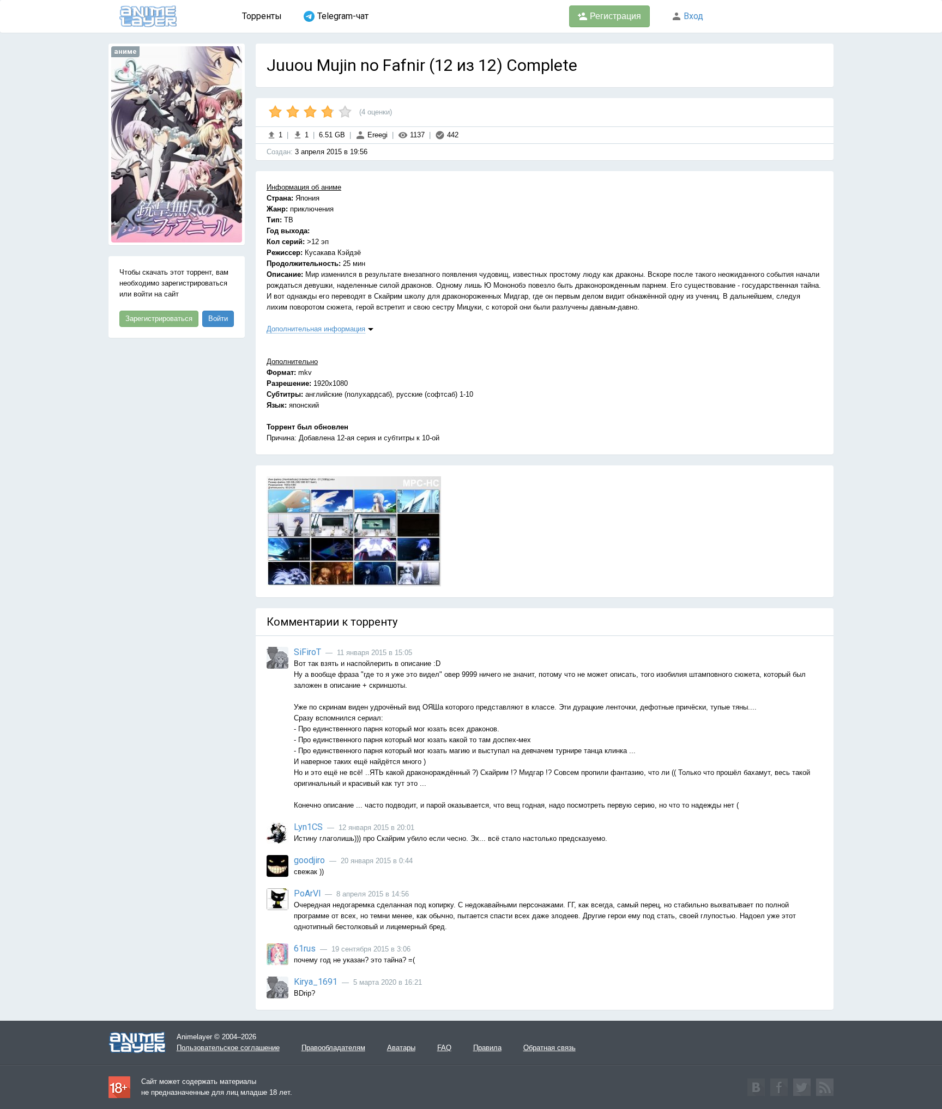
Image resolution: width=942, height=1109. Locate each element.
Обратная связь (549, 1048)
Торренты (262, 16)
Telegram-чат (343, 16)
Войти (218, 318)
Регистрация (614, 16)
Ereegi (376, 135)
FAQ (444, 1048)
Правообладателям (333, 1048)
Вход (692, 16)
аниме (125, 51)
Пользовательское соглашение (228, 1048)
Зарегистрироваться (158, 318)
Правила (487, 1048)
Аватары (401, 1048)
